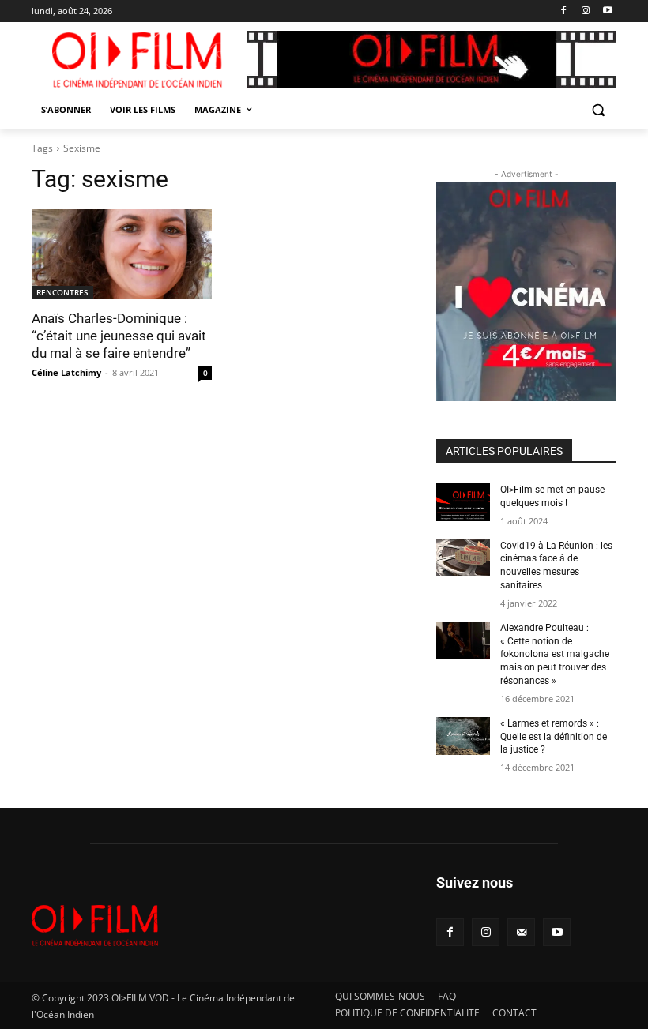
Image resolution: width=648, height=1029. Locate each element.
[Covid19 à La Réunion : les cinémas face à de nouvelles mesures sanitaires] (463, 558)
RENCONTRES (62, 292)
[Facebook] (564, 11)
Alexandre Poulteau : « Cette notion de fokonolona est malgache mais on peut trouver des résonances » (554, 654)
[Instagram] (585, 11)
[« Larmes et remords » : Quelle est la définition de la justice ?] (463, 736)
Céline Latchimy (66, 372)
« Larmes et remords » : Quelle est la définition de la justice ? (553, 737)
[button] (597, 110)
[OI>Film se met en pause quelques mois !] (463, 502)
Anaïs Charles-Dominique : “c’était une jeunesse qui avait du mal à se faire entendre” (119, 335)
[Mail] (521, 932)
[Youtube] (607, 11)
